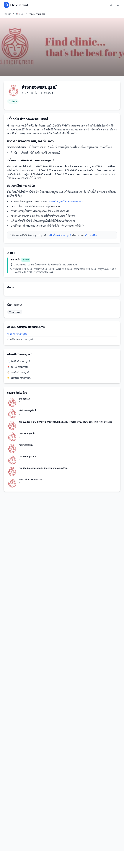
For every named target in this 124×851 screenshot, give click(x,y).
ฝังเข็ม (14, 101)
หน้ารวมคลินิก (91, 235)
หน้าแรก (7, 13)
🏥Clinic (20, 13)
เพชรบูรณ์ (15, 312)
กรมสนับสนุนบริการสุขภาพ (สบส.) (66, 201)
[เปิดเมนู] (117, 5)
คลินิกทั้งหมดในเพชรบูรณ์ (60, 235)
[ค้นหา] (111, 5)
